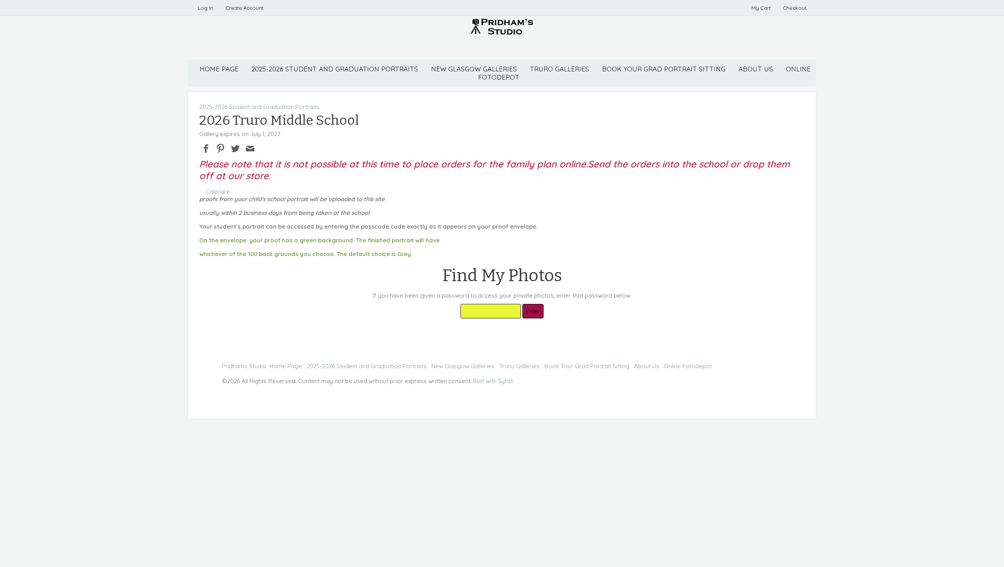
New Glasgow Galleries (474, 69)
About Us (755, 69)
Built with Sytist (493, 381)
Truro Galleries (559, 69)
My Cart (761, 8)
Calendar (218, 191)
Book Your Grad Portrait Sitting (664, 69)
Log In (205, 8)
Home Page (219, 69)
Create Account (245, 8)
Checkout (794, 8)
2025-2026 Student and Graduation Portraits (334, 69)
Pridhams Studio (244, 366)
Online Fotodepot (688, 366)
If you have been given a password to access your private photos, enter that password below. (502, 295)
